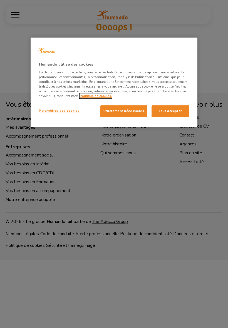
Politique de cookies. (96, 96)
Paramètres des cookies (59, 110)
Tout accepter (170, 111)
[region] (114, 82)
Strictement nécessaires (123, 111)
